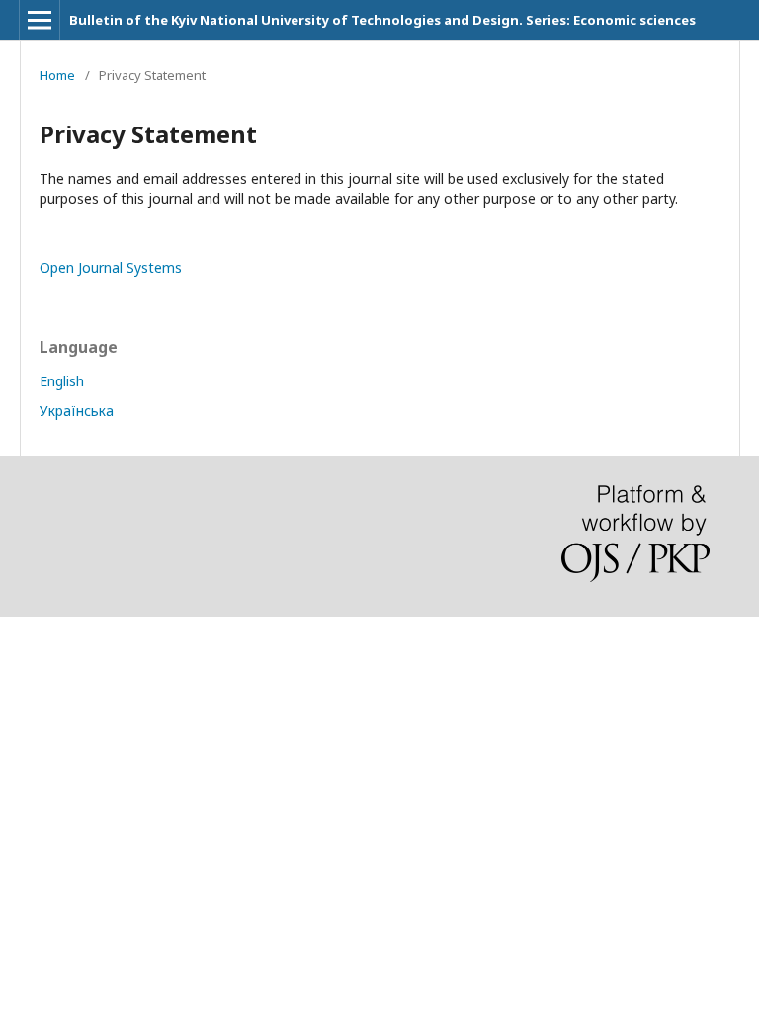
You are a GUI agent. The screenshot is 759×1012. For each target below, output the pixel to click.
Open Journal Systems (111, 267)
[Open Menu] (39, 20)
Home (57, 75)
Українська (77, 410)
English (62, 381)
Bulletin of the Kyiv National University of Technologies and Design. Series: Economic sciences (382, 20)
